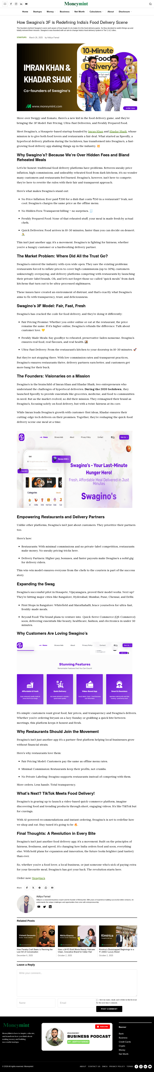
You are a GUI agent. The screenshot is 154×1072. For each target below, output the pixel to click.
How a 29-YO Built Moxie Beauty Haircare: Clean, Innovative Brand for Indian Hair (76, 950)
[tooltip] (11, 4)
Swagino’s (38, 878)
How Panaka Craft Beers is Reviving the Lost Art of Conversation (34, 950)
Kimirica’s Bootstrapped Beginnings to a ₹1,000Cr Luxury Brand (116, 950)
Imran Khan (95, 131)
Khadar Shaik (118, 131)
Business (123, 1037)
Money (122, 1050)
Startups (21, 37)
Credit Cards (125, 1042)
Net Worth (123, 1054)
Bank (121, 1033)
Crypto (122, 1046)
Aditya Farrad (53, 37)
